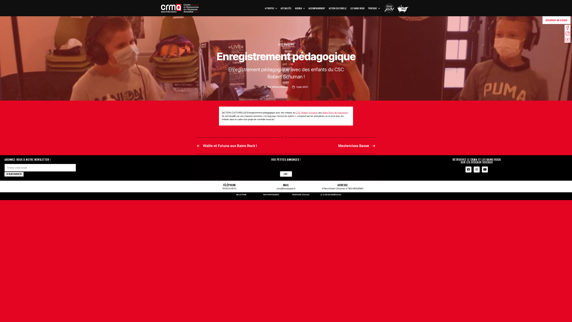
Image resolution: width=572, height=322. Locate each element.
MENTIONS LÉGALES (301, 195)
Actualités (286, 8)
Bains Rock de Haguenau (334, 112)
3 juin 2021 (302, 86)
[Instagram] (477, 169)
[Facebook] (468, 169)
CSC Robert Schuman (307, 112)
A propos (269, 8)
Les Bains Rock (357, 8)
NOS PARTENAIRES (271, 195)
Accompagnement (316, 8)
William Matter (280, 86)
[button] (286, 174)
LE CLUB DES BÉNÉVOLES (330, 195)
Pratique (372, 8)
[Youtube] (485, 169)
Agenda (298, 8)
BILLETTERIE (241, 195)
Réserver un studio (556, 20)
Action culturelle (338, 8)
